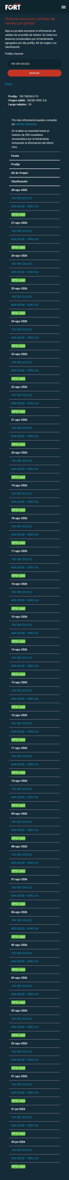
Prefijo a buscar (14, 53)
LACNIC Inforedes (26, 124)
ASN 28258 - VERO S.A (24, 206)
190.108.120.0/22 (21, 198)
